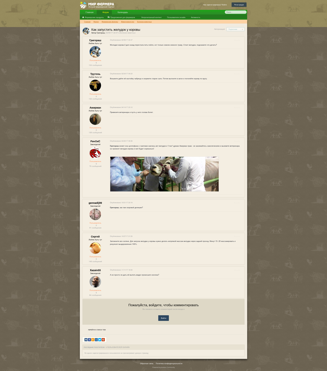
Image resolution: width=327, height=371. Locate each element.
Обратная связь (146, 363)
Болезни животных (128, 32)
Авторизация (219, 29)
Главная (89, 12)
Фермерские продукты (94, 17)
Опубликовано (121, 40)
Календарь (122, 12)
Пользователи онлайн (176, 17)
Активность (195, 17)
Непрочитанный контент (151, 17)
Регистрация (239, 4)
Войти (163, 318)
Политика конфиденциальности (169, 363)
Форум (105, 12)
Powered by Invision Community (163, 367)
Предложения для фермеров (122, 17)
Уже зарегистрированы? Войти (215, 4)
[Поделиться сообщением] (242, 40)
